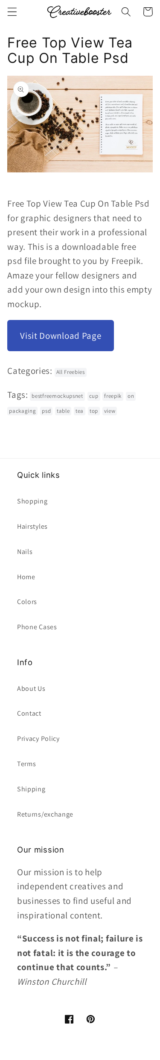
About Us (31, 688)
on (131, 396)
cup (94, 396)
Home (26, 576)
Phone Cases (37, 626)
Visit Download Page (60, 335)
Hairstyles (32, 526)
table (63, 411)
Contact (29, 713)
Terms (26, 763)
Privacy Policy (38, 738)
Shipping (31, 789)
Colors (27, 601)
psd (46, 411)
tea (80, 411)
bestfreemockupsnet (57, 396)
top (94, 411)
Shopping (32, 501)
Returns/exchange (45, 814)
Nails (24, 551)
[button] (12, 12)
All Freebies (70, 372)
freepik (113, 396)
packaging (22, 411)
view (110, 411)
